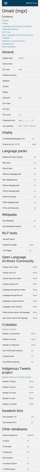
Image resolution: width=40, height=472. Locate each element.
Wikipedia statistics (10, 29)
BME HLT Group (31, 3)
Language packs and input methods (17, 26)
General (5, 20)
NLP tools (6, 32)
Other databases (9, 46)
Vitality (5, 23)
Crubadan (6, 38)
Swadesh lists (8, 43)
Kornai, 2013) (14, 144)
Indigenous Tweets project (13, 41)
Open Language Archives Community (17, 35)
